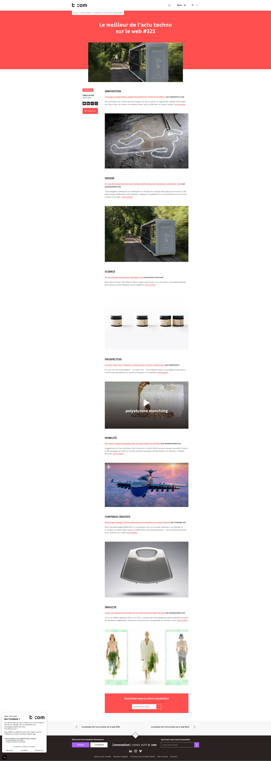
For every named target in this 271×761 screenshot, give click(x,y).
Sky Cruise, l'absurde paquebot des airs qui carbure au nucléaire (133, 443)
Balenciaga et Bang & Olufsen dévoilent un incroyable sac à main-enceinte (137, 522)
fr (193, 5)
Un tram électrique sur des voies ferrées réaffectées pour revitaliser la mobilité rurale (143, 184)
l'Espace (81, 745)
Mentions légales (120, 757)
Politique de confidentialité (142, 757)
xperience (99, 745)
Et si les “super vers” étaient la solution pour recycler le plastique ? (135, 365)
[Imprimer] (96, 103)
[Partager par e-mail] (92, 103)
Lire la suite (180, 104)
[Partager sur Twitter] (84, 103)
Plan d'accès (162, 757)
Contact (173, 757)
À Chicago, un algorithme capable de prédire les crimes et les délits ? (135, 97)
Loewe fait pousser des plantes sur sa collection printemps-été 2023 (135, 613)
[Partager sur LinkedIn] (88, 103)
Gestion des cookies (102, 757)
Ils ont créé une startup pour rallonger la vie (124, 277)
